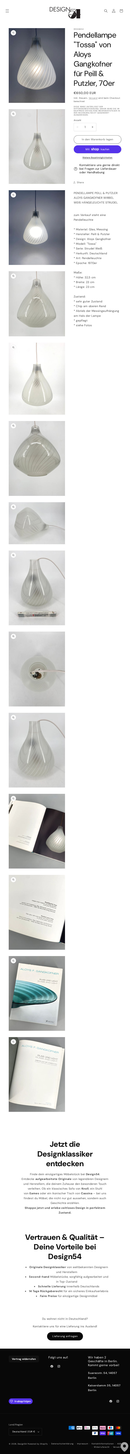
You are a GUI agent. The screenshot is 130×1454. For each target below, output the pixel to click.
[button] (7, 11)
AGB (119, 1443)
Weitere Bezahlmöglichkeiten (97, 157)
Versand (93, 98)
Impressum (82, 1443)
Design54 (22, 1444)
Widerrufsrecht (102, 1447)
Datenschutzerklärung (62, 1443)
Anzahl (77, 120)
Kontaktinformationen (103, 1443)
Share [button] (80, 182)
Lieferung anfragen (65, 1336)
